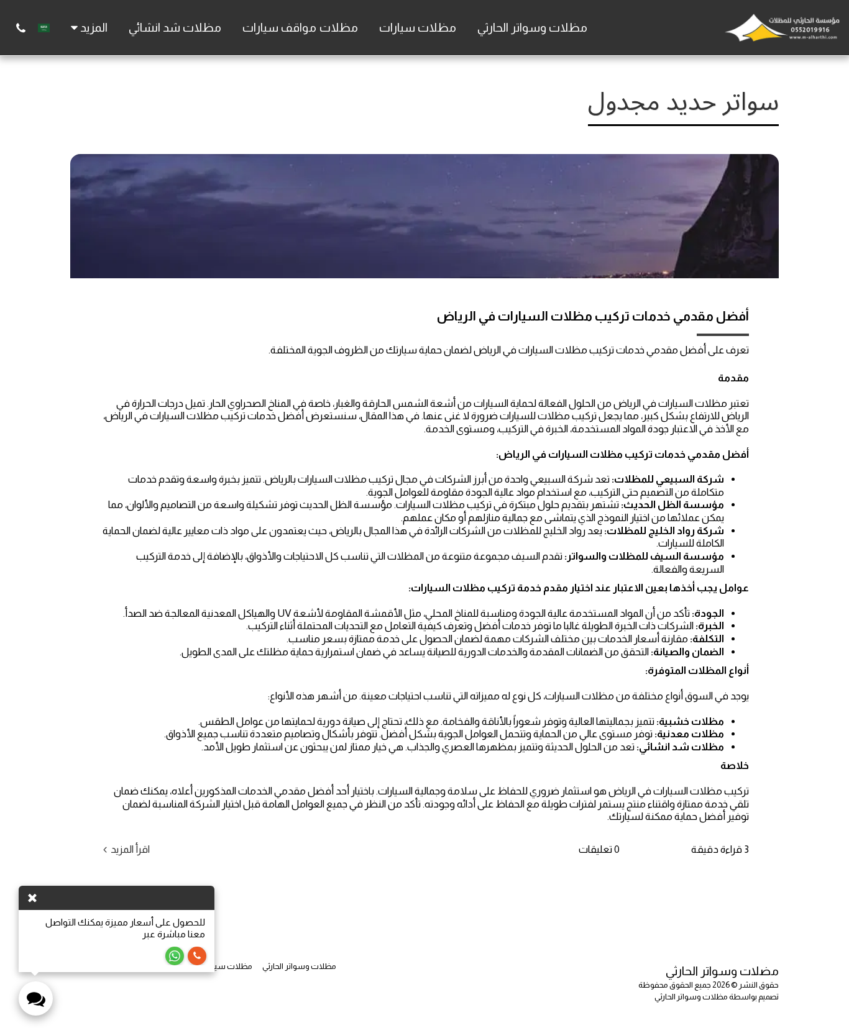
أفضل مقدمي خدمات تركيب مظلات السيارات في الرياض (593, 316)
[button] (21, 28)
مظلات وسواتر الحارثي (691, 996)
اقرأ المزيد (130, 849)
